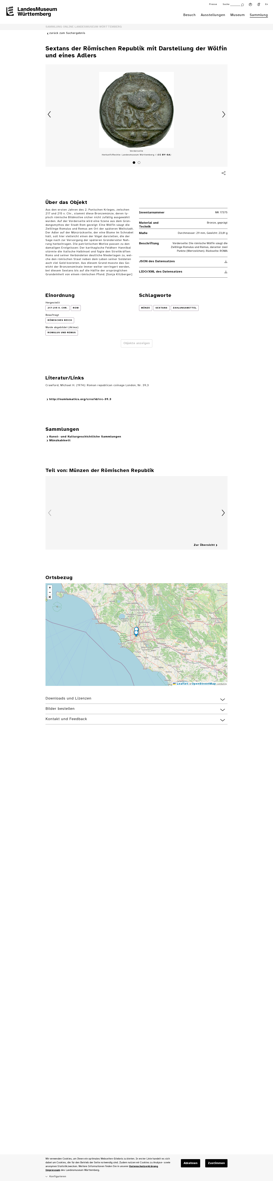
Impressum (53, 1170)
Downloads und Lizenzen (68, 698)
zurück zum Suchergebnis (67, 33)
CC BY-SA (164, 155)
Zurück (49, 114)
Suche (226, 4)
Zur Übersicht (204, 545)
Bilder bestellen (60, 709)
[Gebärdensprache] (258, 4)
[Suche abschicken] (242, 4)
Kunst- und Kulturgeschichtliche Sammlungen (85, 436)
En (266, 4)
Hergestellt (53, 302)
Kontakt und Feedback (66, 719)
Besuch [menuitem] (189, 15)
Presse (213, 4)
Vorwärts (224, 114)
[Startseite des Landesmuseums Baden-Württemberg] (31, 13)
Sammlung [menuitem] (259, 15)
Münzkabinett (60, 440)
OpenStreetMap (204, 683)
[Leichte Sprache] (250, 4)
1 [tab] (134, 163)
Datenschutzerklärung (143, 1166)
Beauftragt (52, 315)
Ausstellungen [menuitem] (213, 15)
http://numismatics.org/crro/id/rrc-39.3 (80, 399)
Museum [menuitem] (237, 15)
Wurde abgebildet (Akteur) (62, 327)
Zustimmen (216, 1163)
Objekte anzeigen (136, 343)
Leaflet (182, 683)
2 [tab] (139, 163)
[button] (136, 634)
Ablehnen (190, 1163)
